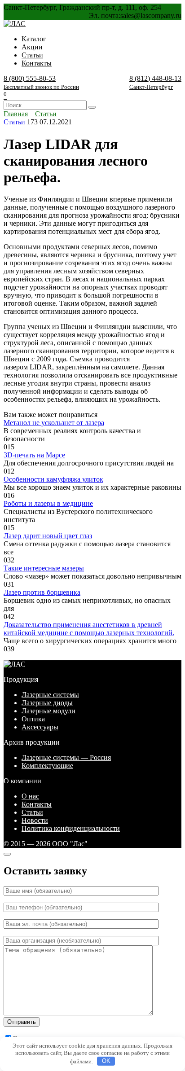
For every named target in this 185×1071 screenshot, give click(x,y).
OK (106, 1061)
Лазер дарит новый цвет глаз (48, 536)
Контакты (37, 63)
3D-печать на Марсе (34, 455)
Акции (32, 47)
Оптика (33, 719)
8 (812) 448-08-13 (155, 82)
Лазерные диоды (47, 703)
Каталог (34, 39)
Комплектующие (47, 765)
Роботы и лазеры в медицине (48, 503)
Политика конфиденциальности (71, 828)
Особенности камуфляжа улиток (53, 479)
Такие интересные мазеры (44, 568)
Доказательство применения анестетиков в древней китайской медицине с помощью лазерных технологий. (89, 628)
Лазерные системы (50, 694)
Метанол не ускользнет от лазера (54, 422)
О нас (30, 796)
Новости (35, 820)
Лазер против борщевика (42, 592)
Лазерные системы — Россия (66, 757)
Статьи (32, 55)
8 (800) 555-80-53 (41, 82)
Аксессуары (40, 727)
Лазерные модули (48, 711)
